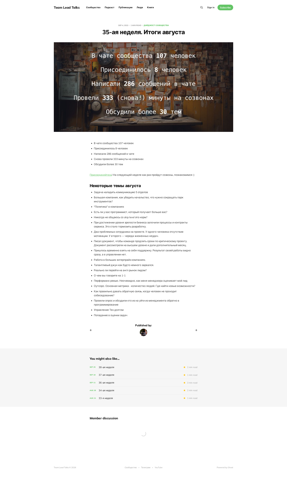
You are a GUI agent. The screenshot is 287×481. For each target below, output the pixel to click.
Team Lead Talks (67, 7)
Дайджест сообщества (156, 25)
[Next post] (195, 330)
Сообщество (93, 7)
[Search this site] (201, 7)
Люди (140, 7)
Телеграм (145, 467)
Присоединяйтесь (101, 174)
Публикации (125, 7)
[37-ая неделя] (143, 375)
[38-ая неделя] (143, 367)
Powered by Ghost (225, 467)
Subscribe (225, 7)
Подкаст (109, 7)
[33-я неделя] (143, 398)
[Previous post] (92, 330)
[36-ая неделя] (143, 382)
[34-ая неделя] (143, 390)
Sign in (211, 7)
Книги (150, 7)
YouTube (158, 467)
